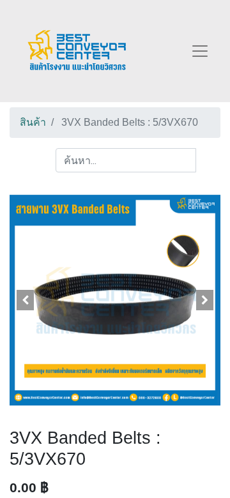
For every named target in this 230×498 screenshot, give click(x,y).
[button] (26, 300)
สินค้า (33, 122)
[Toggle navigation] (200, 51)
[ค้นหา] (207, 160)
